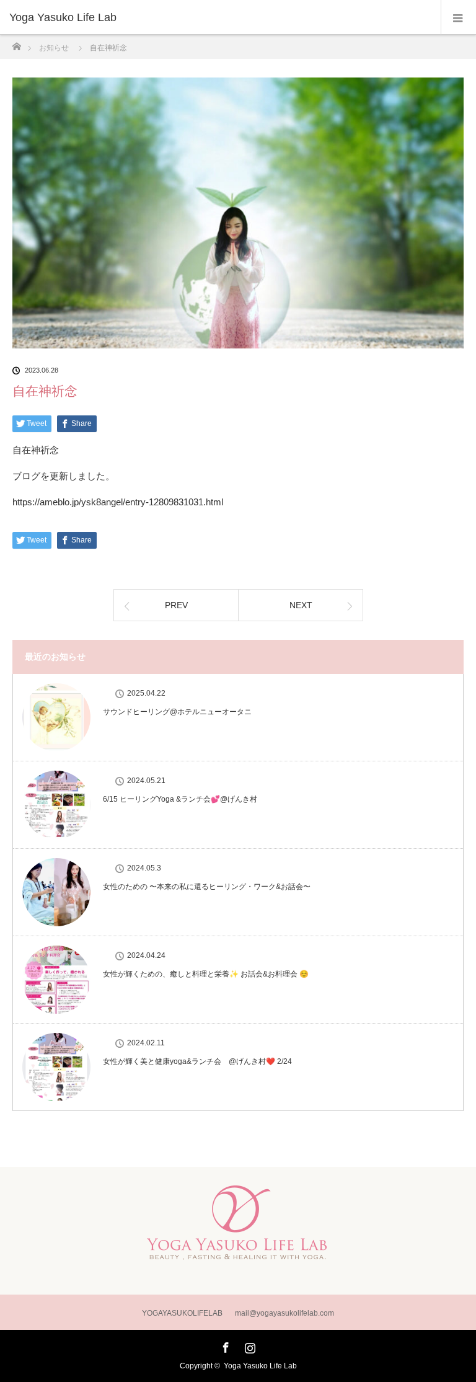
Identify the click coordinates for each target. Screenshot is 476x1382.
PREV (176, 605)
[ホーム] (16, 43)
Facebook (224, 1345)
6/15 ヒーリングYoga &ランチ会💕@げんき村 (180, 799)
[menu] (458, 17)
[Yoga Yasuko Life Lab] (219, 17)
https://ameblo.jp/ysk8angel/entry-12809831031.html (117, 502)
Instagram (248, 1345)
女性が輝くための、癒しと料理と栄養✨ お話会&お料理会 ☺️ (206, 974)
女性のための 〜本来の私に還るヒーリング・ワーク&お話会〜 (207, 886)
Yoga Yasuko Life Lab (260, 1366)
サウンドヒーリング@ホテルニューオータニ (177, 711)
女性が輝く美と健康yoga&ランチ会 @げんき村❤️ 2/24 (197, 1061)
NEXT (300, 605)
